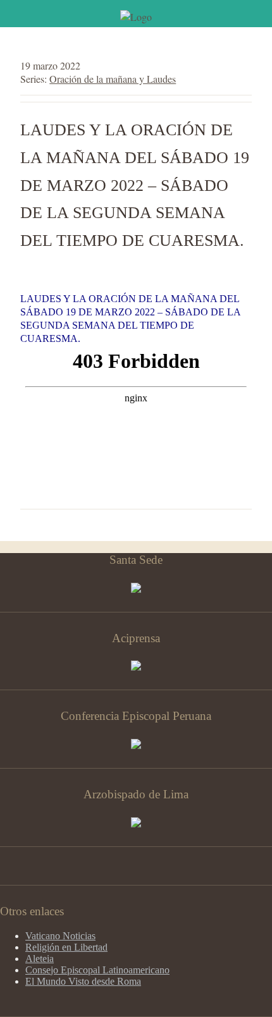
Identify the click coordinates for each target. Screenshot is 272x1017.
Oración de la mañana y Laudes (112, 78)
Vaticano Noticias (60, 935)
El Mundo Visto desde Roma (83, 981)
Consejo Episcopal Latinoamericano (97, 970)
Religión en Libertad (66, 947)
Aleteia (39, 958)
